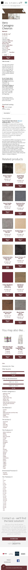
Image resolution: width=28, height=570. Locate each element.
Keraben (5, 449)
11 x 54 (6, 48)
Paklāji (4, 415)
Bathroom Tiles (6, 393)
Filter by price (6, 369)
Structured (5, 421)
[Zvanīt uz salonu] (3, 566)
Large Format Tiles (7, 397)
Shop (9, 5)
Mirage (4, 453)
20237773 (14, 543)
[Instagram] (22, 560)
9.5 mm (4, 496)
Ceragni (4, 438)
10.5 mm (5, 500)
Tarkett (4, 465)
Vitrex (4, 466)
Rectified (12, 52)
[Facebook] (18, 560)
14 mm (4, 504)
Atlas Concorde (6, 436)
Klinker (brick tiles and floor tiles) (10, 412)
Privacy (9, 560)
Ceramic (5, 409)
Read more (7, 267)
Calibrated (5, 474)
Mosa (4, 455)
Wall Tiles (5, 405)
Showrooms (7, 562)
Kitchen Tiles (5, 43)
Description (7, 113)
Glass (4, 411)
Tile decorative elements (8, 403)
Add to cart (8, 58)
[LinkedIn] (25, 560)
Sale (3, 363)
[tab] (7, 113)
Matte (7, 46)
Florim (4, 443)
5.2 (3, 481)
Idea (4, 446)
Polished (5, 427)
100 (4, 509)
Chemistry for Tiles (8, 366)
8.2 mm (4, 490)
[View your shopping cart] (22, 2)
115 (4, 510)
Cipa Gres (5, 440)
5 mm (4, 480)
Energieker (5, 442)
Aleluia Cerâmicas (7, 432)
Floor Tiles (8, 42)
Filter (13, 375)
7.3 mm (4, 487)
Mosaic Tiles (6, 399)
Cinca (4, 439)
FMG (4, 445)
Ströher (4, 460)
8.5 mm (4, 491)
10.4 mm (5, 499)
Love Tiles (5, 450)
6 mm (4, 483)
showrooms (14, 539)
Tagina (4, 462)
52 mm (4, 507)
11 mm (4, 501)
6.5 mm (4, 484)
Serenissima (5, 458)
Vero (8, 39)
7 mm (4, 486)
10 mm (4, 497)
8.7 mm (4, 493)
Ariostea (5, 435)
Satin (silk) (5, 424)
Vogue (4, 468)
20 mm (4, 506)
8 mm (4, 489)
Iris (3, 448)
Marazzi (4, 31)
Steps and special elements (9, 402)
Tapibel (4, 463)
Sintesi (4, 459)
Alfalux (4, 433)
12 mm (4, 503)
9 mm (8, 49)
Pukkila (4, 456)
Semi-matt (5, 426)
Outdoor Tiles (6, 400)
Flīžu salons (4, 5)
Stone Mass (9, 45)
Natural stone (6, 414)
